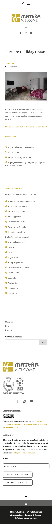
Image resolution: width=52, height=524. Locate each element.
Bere (7, 326)
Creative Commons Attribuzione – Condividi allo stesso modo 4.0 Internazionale (25, 424)
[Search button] (23, 3)
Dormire (8, 330)
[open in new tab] (21, 33)
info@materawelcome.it (24, 452)
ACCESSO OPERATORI (18, 482)
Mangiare (9, 321)
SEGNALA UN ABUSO (17, 474)
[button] (26, 19)
